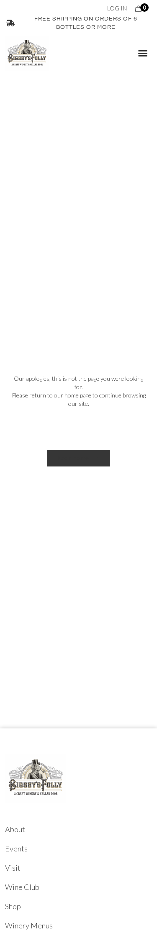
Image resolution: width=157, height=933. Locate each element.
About (15, 829)
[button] (142, 53)
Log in (117, 8)
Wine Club (22, 887)
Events (16, 848)
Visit (13, 867)
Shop (13, 906)
